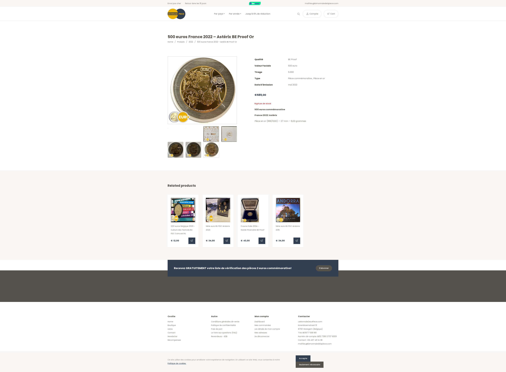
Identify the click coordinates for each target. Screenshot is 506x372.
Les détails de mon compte (267, 329)
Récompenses (174, 340)
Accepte (303, 358)
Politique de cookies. (177, 363)
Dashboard (260, 321)
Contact (171, 332)
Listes (170, 329)
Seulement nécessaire (309, 364)
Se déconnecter (262, 336)
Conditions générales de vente (225, 321)
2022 (191, 42)
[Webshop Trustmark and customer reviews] (257, 3)
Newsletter (172, 336)
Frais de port (216, 329)
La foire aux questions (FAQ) (224, 332)
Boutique (172, 325)
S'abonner (324, 268)
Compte (313, 13)
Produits (181, 42)
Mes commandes (263, 325)
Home (170, 42)
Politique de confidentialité (223, 325)
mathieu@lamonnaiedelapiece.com (321, 3)
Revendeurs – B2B (219, 336)
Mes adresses (261, 332)
